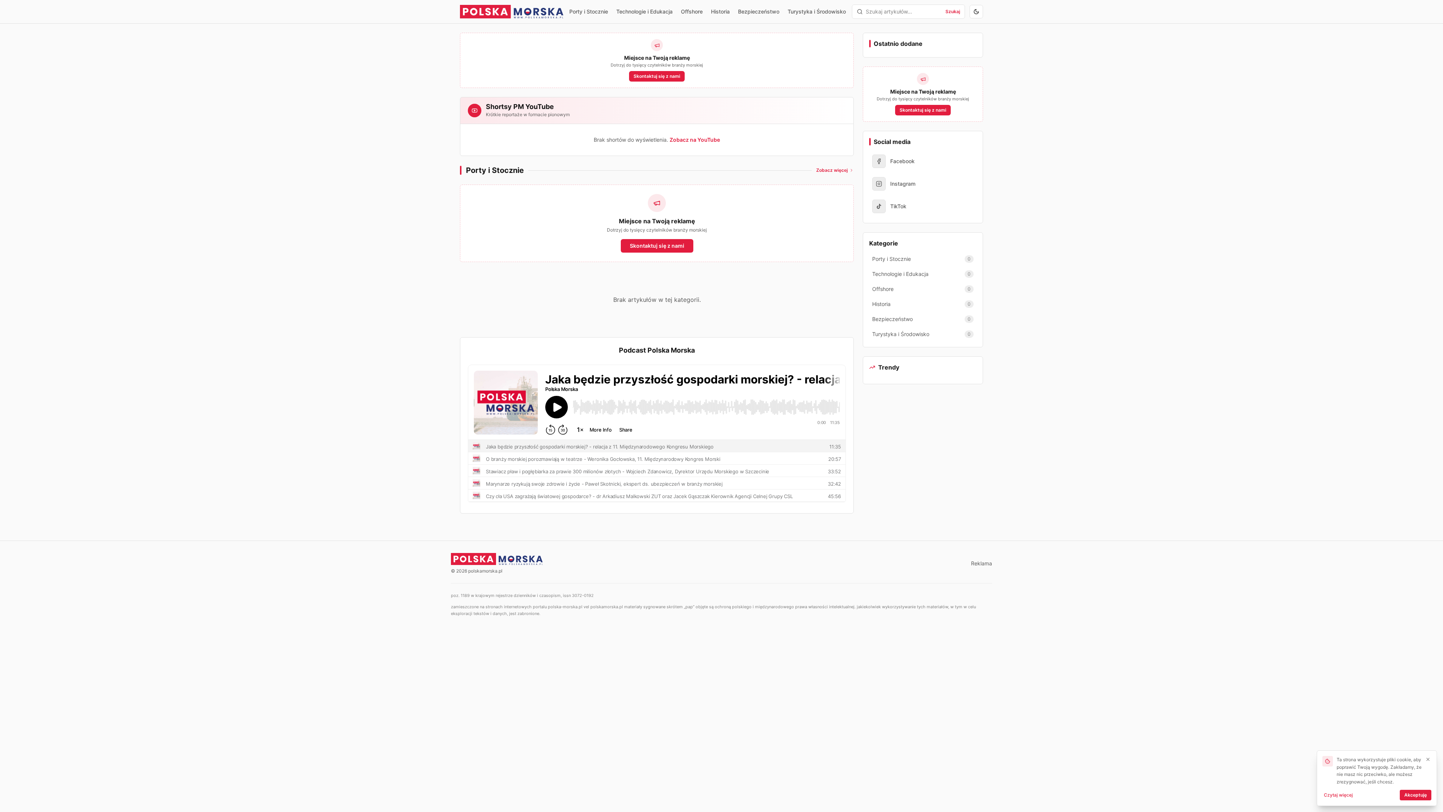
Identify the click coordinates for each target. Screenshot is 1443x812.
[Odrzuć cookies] (1428, 759)
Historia (720, 11)
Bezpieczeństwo (758, 11)
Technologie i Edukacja (644, 11)
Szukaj (952, 11)
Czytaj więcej (1338, 795)
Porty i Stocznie (588, 11)
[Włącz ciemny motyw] (976, 11)
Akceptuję (1415, 795)
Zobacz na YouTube (695, 139)
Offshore (692, 11)
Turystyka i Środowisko (817, 11)
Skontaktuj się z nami (657, 76)
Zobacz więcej (832, 170)
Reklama (981, 563)
